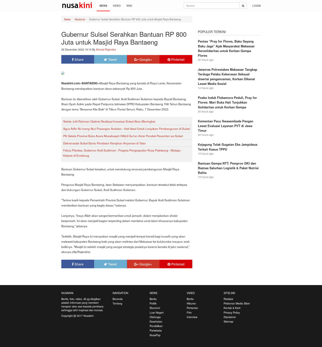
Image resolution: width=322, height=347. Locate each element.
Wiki (129, 5)
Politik (153, 303)
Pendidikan (156, 326)
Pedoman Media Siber (237, 303)
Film (189, 312)
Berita (153, 299)
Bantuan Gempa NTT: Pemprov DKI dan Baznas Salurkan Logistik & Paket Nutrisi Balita (228, 168)
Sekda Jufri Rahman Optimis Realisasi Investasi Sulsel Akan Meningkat (109, 121)
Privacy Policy (232, 312)
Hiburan (191, 303)
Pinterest (177, 59)
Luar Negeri (157, 312)
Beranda (118, 299)
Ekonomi (155, 308)
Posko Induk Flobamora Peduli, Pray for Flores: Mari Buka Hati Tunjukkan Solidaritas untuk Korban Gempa (227, 102)
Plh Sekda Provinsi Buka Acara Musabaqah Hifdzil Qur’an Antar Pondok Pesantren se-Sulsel (123, 136)
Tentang (117, 303)
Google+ (145, 59)
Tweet (112, 59)
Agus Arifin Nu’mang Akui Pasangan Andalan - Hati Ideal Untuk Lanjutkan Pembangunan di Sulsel (126, 128)
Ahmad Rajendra (106, 49)
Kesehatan (156, 321)
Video (117, 5)
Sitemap (228, 321)
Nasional (80, 19)
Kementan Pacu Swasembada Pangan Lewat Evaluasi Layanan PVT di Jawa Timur (225, 126)
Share (78, 59)
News (103, 5)
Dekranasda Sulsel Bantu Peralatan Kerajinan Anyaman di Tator (104, 143)
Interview (192, 317)
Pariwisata (156, 330)
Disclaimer (230, 317)
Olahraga (155, 317)
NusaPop (155, 335)
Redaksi (228, 299)
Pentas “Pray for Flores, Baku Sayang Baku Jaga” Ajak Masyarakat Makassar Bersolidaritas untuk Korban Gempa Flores (226, 48)
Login (256, 5)
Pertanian (192, 308)
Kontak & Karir (232, 308)
